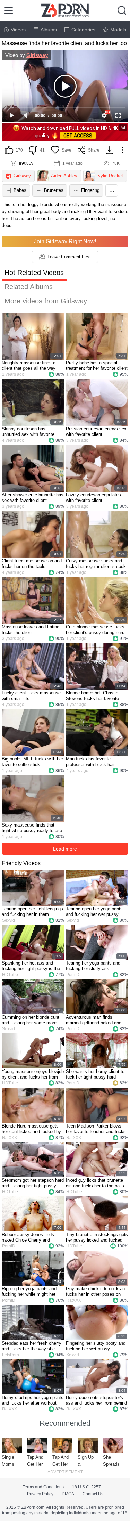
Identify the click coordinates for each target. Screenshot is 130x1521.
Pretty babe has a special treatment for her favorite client (97, 365)
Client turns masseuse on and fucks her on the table (32, 563)
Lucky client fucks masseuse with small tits (31, 695)
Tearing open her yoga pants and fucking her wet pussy (94, 911)
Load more (65, 849)
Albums (49, 29)
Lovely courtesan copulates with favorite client (93, 497)
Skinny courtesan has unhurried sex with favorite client (28, 431)
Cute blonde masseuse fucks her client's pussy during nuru (95, 629)
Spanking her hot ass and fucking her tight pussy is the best (31, 965)
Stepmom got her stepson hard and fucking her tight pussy (33, 1183)
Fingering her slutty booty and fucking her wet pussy (95, 1346)
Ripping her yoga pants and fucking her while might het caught (29, 1291)
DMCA (68, 1493)
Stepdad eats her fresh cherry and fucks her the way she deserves (31, 1346)
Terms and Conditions (43, 1487)
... (111, 189)
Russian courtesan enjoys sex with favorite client (96, 431)
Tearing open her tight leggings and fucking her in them (32, 911)
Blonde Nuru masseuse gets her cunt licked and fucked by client (31, 1128)
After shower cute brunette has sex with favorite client (32, 497)
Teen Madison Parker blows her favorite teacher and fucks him (96, 1128)
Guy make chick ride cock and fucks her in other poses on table (96, 1291)
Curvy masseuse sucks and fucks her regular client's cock (96, 563)
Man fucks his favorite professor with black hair (90, 761)
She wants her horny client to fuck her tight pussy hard (95, 1074)
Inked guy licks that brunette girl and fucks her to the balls (95, 1183)
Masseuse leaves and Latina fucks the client (30, 629)
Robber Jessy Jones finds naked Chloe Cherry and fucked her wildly (28, 1237)
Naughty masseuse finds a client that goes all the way (28, 365)
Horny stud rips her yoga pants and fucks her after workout (32, 1400)
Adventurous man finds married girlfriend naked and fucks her (93, 1020)
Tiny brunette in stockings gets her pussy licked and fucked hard (97, 1237)
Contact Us (93, 1493)
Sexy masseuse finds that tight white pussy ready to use (32, 827)
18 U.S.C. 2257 (86, 1487)
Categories (83, 29)
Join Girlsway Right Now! (65, 241)
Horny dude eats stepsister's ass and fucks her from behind (96, 1400)
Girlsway (37, 55)
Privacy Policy (40, 1493)
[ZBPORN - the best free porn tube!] (65, 10)
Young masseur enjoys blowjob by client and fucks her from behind (33, 1074)
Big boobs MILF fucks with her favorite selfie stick (32, 761)
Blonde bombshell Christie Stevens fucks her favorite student (92, 695)
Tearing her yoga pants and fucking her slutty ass (93, 965)
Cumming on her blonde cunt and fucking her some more (30, 1020)
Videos (18, 29)
